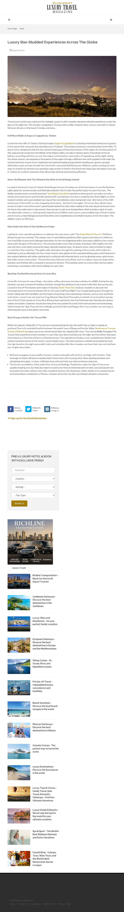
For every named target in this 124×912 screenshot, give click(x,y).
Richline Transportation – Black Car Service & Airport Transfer (46, 578)
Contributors (36, 904)
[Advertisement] (87, 425)
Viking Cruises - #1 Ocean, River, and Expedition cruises (42, 663)
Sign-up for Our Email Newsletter (28, 418)
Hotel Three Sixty (67, 287)
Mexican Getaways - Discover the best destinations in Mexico (44, 727)
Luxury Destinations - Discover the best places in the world (45, 769)
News (22, 28)
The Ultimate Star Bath (58, 193)
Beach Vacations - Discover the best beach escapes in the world (45, 706)
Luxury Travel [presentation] (19, 567)
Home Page (12, 28)
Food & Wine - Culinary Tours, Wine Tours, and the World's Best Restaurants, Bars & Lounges (44, 858)
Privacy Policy (65, 904)
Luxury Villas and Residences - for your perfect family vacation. (45, 621)
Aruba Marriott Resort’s (91, 234)
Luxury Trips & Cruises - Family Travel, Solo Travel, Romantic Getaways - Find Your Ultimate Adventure (45, 794)
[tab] (19, 568)
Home (12, 904)
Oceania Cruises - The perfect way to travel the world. (46, 748)
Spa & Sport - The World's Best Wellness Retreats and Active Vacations (46, 834)
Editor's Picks (50, 904)
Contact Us (23, 904)
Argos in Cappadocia (64, 143)
